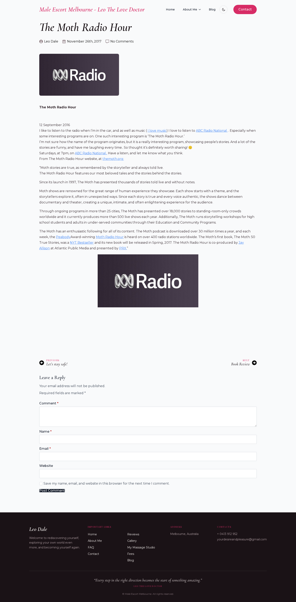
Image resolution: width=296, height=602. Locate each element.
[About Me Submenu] (201, 9)
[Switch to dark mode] (223, 9)
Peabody (63, 237)
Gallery (132, 541)
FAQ (91, 547)
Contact (93, 554)
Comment (48, 403)
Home (170, 9)
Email (45, 448)
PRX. (123, 248)
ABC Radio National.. (91, 153)
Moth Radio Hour (110, 237)
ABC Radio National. (212, 131)
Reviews (133, 534)
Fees (130, 554)
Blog (212, 9)
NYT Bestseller (82, 243)
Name (45, 431)
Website (46, 465)
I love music (157, 131)
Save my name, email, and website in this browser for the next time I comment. (106, 483)
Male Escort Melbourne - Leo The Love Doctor (92, 9)
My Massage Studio (141, 547)
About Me (190, 9)
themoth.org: (113, 159)
